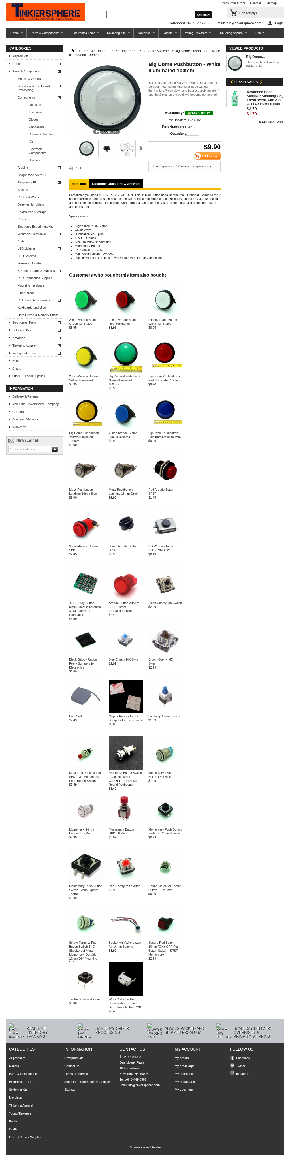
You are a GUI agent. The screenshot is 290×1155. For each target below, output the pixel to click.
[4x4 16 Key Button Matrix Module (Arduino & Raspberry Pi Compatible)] (86, 599)
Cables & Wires (28, 197)
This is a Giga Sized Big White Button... (262, 64)
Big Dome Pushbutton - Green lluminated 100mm (124, 380)
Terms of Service (76, 1073)
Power (22, 219)
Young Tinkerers (194, 34)
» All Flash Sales (271, 122)
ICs (31, 141)
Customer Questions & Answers (116, 183)
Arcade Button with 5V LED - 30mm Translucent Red (124, 606)
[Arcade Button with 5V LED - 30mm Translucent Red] (126, 599)
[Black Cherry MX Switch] (165, 599)
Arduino (23, 167)
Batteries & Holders (31, 204)
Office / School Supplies (28, 376)
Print (78, 168)
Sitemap (271, 3)
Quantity (177, 134)
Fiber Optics (26, 292)
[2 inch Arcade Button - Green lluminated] (86, 315)
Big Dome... (255, 57)
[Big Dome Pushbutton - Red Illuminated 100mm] (165, 372)
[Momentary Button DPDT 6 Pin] (126, 825)
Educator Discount (25, 419)
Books (259, 33)
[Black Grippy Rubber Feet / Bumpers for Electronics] (86, 655)
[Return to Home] (72, 51)
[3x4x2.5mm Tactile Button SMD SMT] (165, 542)
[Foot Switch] (86, 712)
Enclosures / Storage (32, 212)
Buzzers (34, 160)
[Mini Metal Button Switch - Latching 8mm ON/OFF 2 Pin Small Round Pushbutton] (126, 768)
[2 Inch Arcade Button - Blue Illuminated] (126, 429)
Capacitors (36, 127)
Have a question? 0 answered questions (181, 166)
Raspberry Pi (27, 182)
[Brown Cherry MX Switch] (165, 655)
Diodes (34, 119)
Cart (248, 13)
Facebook (243, 1058)
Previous (71, 148)
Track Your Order (233, 3)
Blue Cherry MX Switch (124, 659)
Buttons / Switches (41, 134)
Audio (21, 241)
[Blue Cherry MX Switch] (126, 655)
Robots (166, 34)
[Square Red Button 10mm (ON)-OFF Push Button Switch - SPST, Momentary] (165, 938)
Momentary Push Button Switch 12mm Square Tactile (85, 890)
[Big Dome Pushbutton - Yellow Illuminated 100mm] (86, 429)
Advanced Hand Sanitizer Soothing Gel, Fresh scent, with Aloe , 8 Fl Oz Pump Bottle (265, 98)
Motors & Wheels (29, 78)
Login (279, 23)
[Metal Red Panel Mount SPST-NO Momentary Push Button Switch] (86, 768)
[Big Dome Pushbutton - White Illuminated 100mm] (86, 156)
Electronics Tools (81, 34)
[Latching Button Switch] (165, 712)
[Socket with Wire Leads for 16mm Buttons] (126, 938)
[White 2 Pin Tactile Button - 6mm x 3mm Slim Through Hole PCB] (126, 995)
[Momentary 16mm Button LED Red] (86, 825)
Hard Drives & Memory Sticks (38, 315)
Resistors (35, 104)
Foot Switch (77, 716)
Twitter (240, 1066)
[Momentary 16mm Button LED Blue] (165, 768)
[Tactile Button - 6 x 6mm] (86, 995)
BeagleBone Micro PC (33, 175)
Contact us (71, 1066)
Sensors (23, 189)
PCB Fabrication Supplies (35, 278)
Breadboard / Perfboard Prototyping (34, 88)
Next (140, 148)
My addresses (185, 1073)
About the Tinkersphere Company (35, 404)
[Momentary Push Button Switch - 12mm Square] (165, 825)
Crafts (16, 368)
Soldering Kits (114, 34)
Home (12, 34)
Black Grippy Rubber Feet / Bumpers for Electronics (83, 663)
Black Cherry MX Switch (165, 603)
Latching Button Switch (164, 716)
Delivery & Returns (25, 396)
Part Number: (173, 127)
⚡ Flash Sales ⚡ (246, 82)
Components (26, 97)
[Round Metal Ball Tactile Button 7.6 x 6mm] (165, 882)
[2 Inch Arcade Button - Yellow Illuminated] (86, 372)
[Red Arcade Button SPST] (165, 485)
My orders (182, 1058)
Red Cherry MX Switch (124, 886)
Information (21, 389)
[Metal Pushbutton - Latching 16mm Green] (126, 485)
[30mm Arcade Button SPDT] (86, 542)
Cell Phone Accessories (34, 300)
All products (20, 56)
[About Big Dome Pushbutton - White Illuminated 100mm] (234, 64)
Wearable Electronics (32, 234)
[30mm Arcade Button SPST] (126, 542)
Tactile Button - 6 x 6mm (85, 999)
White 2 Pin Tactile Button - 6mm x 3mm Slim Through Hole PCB (125, 1003)
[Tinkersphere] (45, 12)
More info (79, 183)
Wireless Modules (30, 263)
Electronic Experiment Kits (36, 226)
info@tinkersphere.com (144, 1085)
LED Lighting (26, 248)
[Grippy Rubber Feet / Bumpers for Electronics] (126, 712)
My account (188, 1049)
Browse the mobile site (145, 1147)
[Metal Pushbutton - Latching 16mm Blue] (86, 485)
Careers (18, 411)
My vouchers (184, 1089)
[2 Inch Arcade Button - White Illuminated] (165, 315)
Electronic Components (37, 151)
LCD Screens (27, 256)
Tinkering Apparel (229, 34)
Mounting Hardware (31, 285)
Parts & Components (43, 34)
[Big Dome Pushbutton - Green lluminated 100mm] (126, 372)
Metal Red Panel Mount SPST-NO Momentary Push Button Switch (85, 776)
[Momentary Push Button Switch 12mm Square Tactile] (86, 882)
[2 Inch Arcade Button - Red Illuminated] (126, 315)
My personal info (186, 1081)
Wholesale (19, 427)
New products (74, 1058)
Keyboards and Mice (32, 307)
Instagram (243, 1073)
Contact (255, 3)
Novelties (142, 34)
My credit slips (185, 1066)
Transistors (37, 112)
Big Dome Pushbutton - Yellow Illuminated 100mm (85, 437)
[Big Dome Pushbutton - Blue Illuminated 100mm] (165, 429)
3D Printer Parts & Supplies (36, 270)
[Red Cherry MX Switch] (126, 882)
